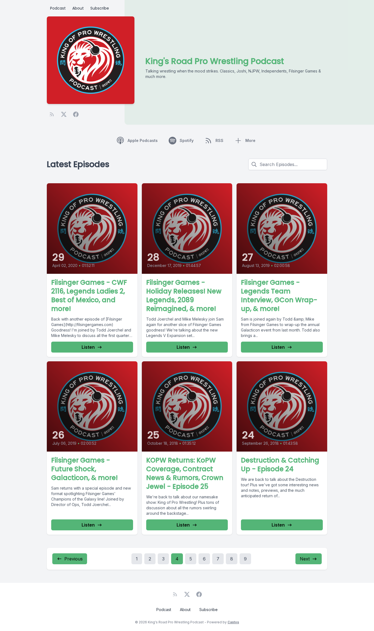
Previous (73, 559)
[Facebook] (76, 114)
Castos (233, 622)
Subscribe (99, 8)
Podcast (58, 8)
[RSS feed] (52, 114)
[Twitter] (64, 114)
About (78, 8)
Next (305, 559)
